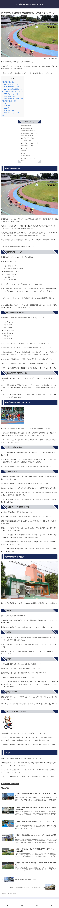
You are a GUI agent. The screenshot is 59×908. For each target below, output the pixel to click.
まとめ (4, 115)
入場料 (7, 108)
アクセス (7, 103)
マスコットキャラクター (12, 113)
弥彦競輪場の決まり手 (11, 86)
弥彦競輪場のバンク (11, 84)
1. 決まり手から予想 (11, 94)
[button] (54, 481)
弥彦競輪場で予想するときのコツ (12, 91)
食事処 (7, 105)
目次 (26, 121)
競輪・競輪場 (5, 783)
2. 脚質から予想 (10, 96)
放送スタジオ (9, 110)
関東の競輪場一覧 (14, 783)
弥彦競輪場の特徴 (8, 82)
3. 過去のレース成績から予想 (13, 98)
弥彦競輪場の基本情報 (9, 101)
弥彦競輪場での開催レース (13, 89)
